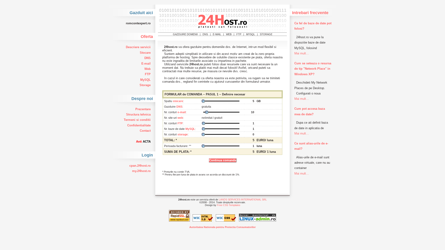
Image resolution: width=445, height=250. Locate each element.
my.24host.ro (141, 171)
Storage (145, 85)
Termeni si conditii (137, 120)
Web (147, 69)
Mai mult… (301, 53)
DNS (147, 58)
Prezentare (143, 109)
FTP (148, 74)
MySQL (145, 79)
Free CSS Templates (228, 205)
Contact (145, 130)
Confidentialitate (139, 125)
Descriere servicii (138, 47)
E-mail (146, 63)
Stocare (145, 52)
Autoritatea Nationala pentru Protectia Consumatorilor (222, 227)
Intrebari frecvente (310, 12)
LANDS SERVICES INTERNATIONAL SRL (243, 199)
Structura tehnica (138, 114)
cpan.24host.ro (140, 165)
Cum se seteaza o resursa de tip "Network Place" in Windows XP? (312, 69)
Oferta (147, 36)
